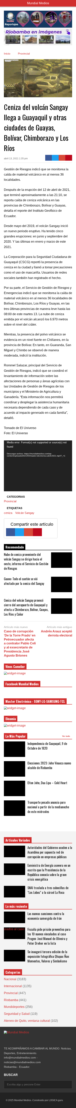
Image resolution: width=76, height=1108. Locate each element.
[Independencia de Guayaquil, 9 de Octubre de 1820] (14, 749)
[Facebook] (48, 158)
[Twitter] (55, 158)
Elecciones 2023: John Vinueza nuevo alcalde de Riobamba (49, 765)
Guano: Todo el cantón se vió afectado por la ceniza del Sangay (24, 581)
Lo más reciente (16, 906)
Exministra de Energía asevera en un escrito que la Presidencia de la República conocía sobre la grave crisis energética (48, 872)
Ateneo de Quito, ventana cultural (27, 1020)
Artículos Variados (17, 840)
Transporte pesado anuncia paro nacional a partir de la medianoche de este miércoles (48, 807)
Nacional (10, 979)
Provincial (10, 501)
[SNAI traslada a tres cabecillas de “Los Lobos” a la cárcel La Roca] (14, 891)
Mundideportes (14, 1006)
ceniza (8, 512)
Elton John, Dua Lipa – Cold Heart (47, 782)
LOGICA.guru (56, 1100)
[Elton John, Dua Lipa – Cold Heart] (14, 788)
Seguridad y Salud (17, 1013)
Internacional (13, 986)
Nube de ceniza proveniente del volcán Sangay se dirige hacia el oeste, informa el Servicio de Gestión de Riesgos (26, 561)
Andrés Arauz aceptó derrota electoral (56, 633)
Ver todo (66, 736)
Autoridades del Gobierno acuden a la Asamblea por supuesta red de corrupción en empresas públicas (49, 852)
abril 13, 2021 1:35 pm (16, 158)
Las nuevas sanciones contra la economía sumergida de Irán (45, 916)
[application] (38, 465)
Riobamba (11, 1000)
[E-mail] (62, 158)
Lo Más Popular (15, 736)
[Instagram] (5, 1040)
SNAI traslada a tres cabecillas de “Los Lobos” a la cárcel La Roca (47, 890)
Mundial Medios (38, 3)
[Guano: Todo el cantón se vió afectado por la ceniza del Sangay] (61, 584)
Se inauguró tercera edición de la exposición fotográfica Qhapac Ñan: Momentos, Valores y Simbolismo (48, 956)
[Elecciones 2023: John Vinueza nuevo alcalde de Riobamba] (14, 769)
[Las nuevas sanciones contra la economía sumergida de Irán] (14, 917)
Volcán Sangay (24, 512)
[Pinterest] (68, 158)
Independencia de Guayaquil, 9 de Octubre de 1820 (47, 746)
